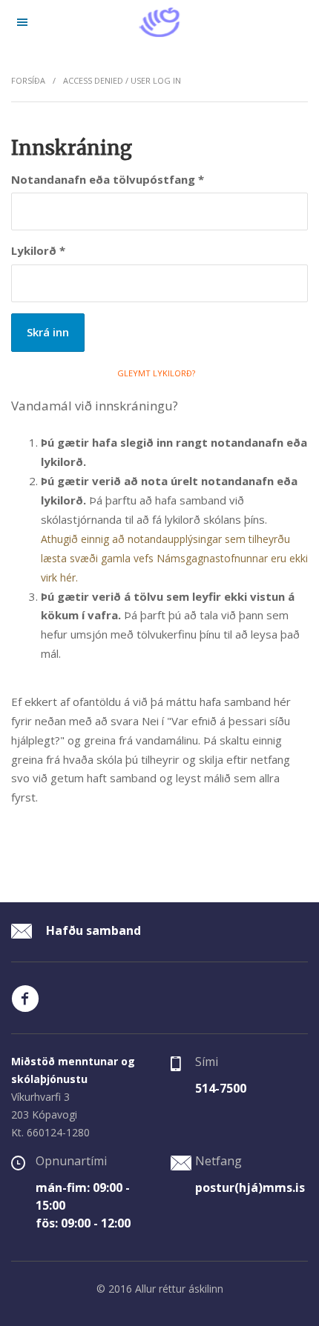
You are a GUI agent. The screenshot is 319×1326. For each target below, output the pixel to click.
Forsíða (28, 80)
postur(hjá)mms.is (250, 1187)
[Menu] (22, 22)
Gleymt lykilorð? (156, 373)
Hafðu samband (92, 930)
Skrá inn (48, 331)
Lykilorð (38, 250)
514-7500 (220, 1088)
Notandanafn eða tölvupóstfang (107, 179)
